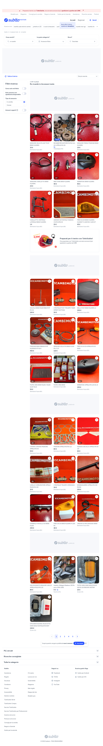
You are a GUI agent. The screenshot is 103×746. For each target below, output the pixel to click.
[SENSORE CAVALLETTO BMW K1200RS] (41, 170)
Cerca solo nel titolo (12, 88)
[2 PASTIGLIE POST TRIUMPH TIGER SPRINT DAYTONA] (65, 297)
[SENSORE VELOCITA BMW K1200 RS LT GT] (65, 335)
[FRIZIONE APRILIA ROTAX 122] (65, 435)
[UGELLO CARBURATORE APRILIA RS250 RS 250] (41, 474)
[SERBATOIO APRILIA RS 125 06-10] (88, 374)
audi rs (59, 26)
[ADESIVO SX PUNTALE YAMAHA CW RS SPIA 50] (65, 209)
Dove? (70, 37)
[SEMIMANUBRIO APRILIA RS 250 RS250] (88, 474)
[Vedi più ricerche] (97, 26)
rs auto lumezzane (49, 26)
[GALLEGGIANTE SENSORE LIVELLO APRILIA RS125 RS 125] (41, 574)
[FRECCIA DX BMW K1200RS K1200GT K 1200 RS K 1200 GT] (88, 209)
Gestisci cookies (9, 696)
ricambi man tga (81, 26)
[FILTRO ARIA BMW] (65, 374)
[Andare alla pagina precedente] (52, 636)
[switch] (24, 88)
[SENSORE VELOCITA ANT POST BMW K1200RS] (41, 132)
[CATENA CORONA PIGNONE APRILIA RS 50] (41, 435)
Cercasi (9, 105)
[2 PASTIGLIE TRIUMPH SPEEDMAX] (65, 474)
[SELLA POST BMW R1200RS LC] (88, 297)
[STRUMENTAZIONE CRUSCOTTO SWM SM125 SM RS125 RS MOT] (41, 612)
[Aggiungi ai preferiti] (49, 116)
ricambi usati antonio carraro (22, 26)
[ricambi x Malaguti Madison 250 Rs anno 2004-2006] (65, 574)
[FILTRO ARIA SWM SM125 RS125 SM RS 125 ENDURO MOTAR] (88, 574)
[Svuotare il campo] (32, 41)
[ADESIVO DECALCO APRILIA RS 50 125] (88, 435)
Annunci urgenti (10, 110)
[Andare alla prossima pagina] (77, 636)
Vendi (94, 20)
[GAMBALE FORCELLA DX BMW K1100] (41, 512)
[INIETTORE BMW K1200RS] (65, 170)
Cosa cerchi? (10, 37)
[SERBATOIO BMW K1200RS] (88, 170)
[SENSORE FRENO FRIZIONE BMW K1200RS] (88, 132)
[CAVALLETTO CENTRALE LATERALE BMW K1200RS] (41, 209)
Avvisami (80, 643)
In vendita (10, 102)
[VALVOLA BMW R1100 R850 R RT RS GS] (41, 297)
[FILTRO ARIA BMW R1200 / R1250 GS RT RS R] (41, 374)
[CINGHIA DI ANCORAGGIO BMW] (88, 512)
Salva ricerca (12, 76)
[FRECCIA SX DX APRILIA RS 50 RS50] (88, 335)
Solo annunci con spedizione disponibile (13, 93)
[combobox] (20, 41)
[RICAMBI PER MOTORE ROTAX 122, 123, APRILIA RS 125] (65, 132)
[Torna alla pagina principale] (15, 20)
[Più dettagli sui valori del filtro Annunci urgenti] (17, 110)
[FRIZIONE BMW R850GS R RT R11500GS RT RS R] (41, 335)
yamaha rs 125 (37, 26)
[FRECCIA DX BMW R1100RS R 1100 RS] (65, 512)
